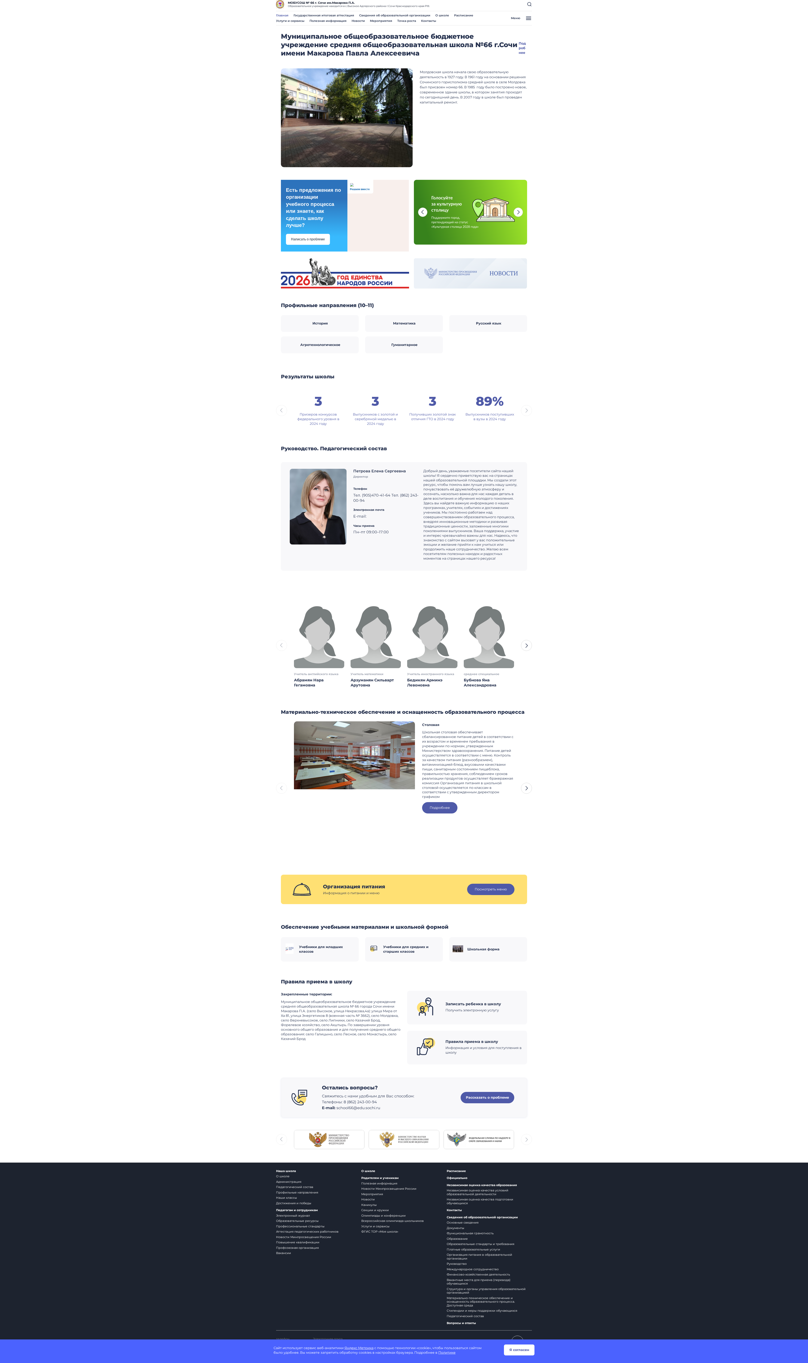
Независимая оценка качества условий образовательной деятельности (477, 1192)
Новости (358, 21)
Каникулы (369, 1205)
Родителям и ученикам (380, 1178)
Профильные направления (297, 1192)
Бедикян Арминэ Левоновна (425, 682)
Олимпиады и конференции (383, 1215)
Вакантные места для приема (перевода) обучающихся (478, 1282)
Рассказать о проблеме (487, 1097)
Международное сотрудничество (473, 1269)
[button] (529, 4)
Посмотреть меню (491, 889)
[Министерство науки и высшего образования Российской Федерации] (404, 1139)
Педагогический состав (294, 1187)
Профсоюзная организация (297, 1248)
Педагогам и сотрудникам (297, 1210)
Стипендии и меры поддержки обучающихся (482, 1311)
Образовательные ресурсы (297, 1221)
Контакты (428, 21)
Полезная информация (328, 21)
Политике (447, 1353)
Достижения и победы (293, 1203)
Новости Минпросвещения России (303, 1237)
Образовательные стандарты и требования (480, 1244)
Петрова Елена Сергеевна (379, 471)
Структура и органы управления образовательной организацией (486, 1291)
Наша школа (286, 1171)
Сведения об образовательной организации (394, 15)
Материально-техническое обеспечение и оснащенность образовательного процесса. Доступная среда (481, 1301)
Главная (282, 15)
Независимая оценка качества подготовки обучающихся (480, 1201)
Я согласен (519, 1350)
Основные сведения (462, 1222)
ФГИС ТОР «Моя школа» (379, 1231)
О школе (442, 15)
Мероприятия (381, 21)
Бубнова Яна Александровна (480, 682)
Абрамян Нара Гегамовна (309, 682)
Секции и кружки (375, 1210)
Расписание (463, 15)
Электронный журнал (293, 1215)
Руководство (457, 1264)
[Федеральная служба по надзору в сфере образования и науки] (479, 1139)
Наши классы (286, 1198)
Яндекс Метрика (358, 1348)
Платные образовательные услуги (473, 1249)
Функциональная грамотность (470, 1233)
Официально (457, 1178)
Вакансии (283, 1253)
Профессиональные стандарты (300, 1226)
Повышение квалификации (297, 1242)
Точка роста (406, 21)
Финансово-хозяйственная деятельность (478, 1274)
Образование (457, 1239)
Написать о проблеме (308, 239)
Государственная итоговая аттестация (324, 15)
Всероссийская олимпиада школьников (392, 1221)
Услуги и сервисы (290, 21)
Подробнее (522, 48)
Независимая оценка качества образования (482, 1185)
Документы (455, 1228)
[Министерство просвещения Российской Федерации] (329, 1139)
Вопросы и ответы (461, 1323)
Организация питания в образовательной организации (479, 1256)
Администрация (288, 1182)
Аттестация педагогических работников (307, 1231)
